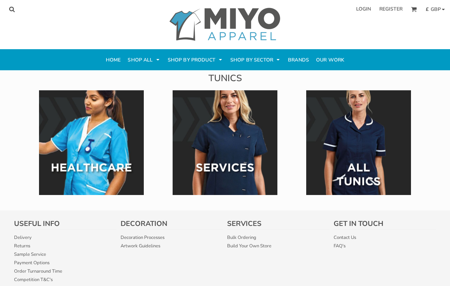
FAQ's (340, 246)
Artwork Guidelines (140, 246)
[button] (12, 9)
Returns (22, 246)
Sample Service (30, 254)
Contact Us (345, 237)
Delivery (23, 237)
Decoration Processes (143, 237)
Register (391, 9)
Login (363, 9)
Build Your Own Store (249, 246)
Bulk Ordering (241, 237)
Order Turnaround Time (38, 271)
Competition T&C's (33, 280)
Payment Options (32, 263)
